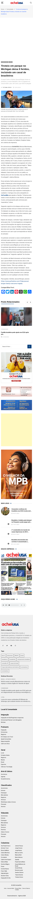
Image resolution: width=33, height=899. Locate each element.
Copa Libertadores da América (10, 667)
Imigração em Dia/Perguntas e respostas (12, 717)
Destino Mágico (5, 864)
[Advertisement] (16, 34)
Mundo (3, 760)
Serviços (3, 799)
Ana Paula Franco (5, 845)
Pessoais (3, 804)
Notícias (3, 722)
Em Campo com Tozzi (7, 736)
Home (2, 9)
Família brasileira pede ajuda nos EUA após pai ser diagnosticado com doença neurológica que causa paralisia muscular (16, 692)
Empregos (4, 792)
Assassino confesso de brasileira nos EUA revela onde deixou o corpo (21, 511)
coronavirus (24, 667)
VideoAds (5, 813)
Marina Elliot (18, 855)
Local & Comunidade (9, 709)
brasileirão (12, 659)
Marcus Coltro (19, 852)
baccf (3, 655)
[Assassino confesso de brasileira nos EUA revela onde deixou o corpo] (5, 511)
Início (5, 888)
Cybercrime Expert (6, 859)
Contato (17, 889)
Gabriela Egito (4, 873)
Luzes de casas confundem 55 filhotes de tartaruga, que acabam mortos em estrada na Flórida (15, 701)
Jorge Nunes (18, 850)
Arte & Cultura (6, 771)
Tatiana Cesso (7, 87)
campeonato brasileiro (23, 659)
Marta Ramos (19, 857)
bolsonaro (10, 655)
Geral (3, 750)
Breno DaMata (5, 850)
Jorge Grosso (18, 848)
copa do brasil (14, 663)
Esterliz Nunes (5, 868)
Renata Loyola (19, 870)
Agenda (3, 776)
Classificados (6, 785)
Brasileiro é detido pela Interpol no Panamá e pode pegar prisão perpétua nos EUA (22, 522)
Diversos (3, 829)
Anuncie (3, 806)
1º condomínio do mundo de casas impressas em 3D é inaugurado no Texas (21, 531)
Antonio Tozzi (5, 848)
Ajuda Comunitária (6, 739)
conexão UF (5, 663)
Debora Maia (4, 861)
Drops (2, 866)
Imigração (5, 715)
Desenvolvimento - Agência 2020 (16, 895)
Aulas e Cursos (5, 832)
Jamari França (19, 845)
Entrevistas (4, 732)
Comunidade (10, 9)
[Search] (31, 3)
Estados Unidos (10, 679)
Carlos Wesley (5, 855)
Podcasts (5, 727)
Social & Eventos (5, 779)
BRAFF (17, 655)
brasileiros (5, 659)
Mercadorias (4, 795)
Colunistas (5, 843)
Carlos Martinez (5, 852)
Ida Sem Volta (5, 875)
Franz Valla (4, 871)
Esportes (3, 764)
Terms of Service (26, 888)
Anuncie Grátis (10, 888)
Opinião (17, 859)
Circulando (4, 857)
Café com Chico (5, 743)
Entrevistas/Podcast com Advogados (11, 720)
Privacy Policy (18, 888)
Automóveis (4, 788)
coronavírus (5, 671)
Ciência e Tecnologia (6, 766)
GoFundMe (4, 195)
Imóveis (3, 790)
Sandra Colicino (19, 872)
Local (2, 697)
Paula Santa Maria (20, 861)
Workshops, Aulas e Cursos (8, 802)
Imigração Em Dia (5, 878)
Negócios (3, 734)
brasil (22, 655)
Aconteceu (4, 774)
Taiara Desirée (19, 875)
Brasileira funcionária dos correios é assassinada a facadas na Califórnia (20, 541)
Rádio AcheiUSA (5, 741)
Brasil (3, 679)
